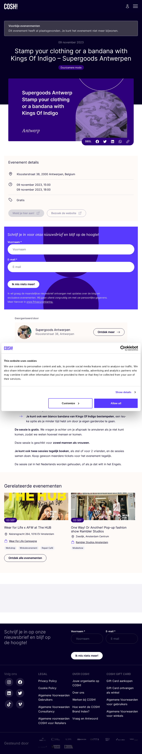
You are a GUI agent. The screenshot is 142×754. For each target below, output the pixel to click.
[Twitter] (105, 141)
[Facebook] (97, 141)
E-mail (12, 259)
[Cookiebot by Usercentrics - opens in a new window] (123, 348)
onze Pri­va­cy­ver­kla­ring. (39, 301)
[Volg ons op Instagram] (9, 682)
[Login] (127, 6)
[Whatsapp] (120, 141)
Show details (123, 392)
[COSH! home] (10, 6)
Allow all (116, 403)
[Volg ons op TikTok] (9, 704)
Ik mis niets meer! (23, 284)
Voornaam (15, 241)
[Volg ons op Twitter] (20, 693)
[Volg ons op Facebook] (20, 682)
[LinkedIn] (112, 141)
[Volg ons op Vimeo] (20, 704)
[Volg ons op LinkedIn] (9, 693)
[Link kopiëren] (128, 141)
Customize (68, 403)
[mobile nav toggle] (136, 6)
